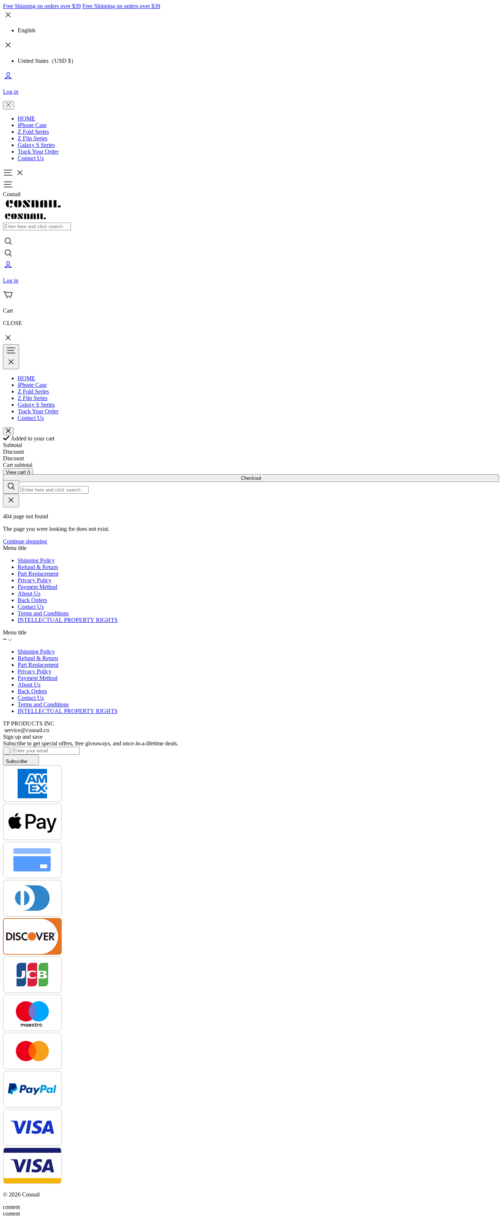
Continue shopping (25, 541)
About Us (29, 593)
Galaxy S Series (36, 145)
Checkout (251, 478)
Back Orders (32, 600)
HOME (26, 118)
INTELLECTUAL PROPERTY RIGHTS (68, 620)
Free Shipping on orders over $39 (42, 6)
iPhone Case (32, 125)
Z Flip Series (32, 138)
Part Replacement (38, 574)
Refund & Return (38, 567)
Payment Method (37, 587)
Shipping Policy (36, 560)
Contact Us (31, 158)
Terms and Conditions (43, 613)
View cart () (18, 472)
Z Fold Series (33, 132)
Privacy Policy (34, 580)
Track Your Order (38, 151)
